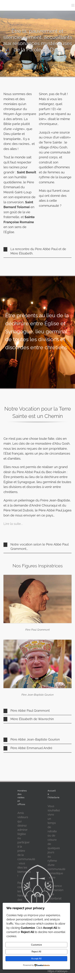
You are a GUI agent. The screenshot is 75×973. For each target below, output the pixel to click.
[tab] (37, 251)
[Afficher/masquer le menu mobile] (73, 5)
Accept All (36, 958)
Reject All (36, 951)
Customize (36, 944)
